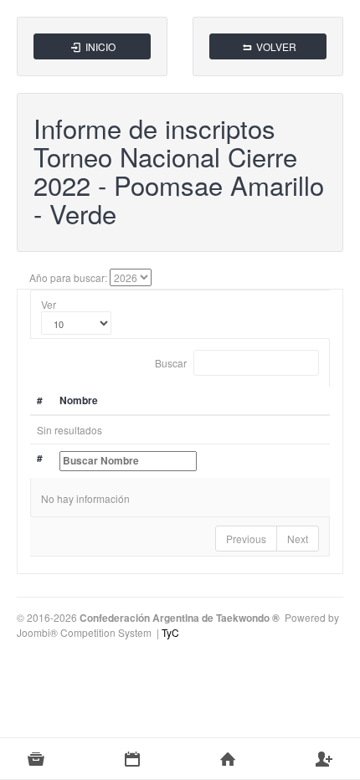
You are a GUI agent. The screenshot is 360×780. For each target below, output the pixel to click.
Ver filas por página (76, 323)
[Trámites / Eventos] (133, 758)
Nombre (78, 400)
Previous (246, 538)
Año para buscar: (68, 277)
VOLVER (275, 46)
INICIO (99, 46)
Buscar (172, 363)
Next (297, 538)
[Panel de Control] (228, 758)
